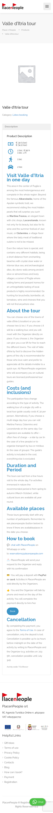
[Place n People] (12, 6)
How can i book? (13, 772)
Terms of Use (26, 630)
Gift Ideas (9, 743)
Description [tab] (11, 126)
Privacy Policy (12, 752)
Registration (10, 782)
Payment (9, 777)
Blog (6, 767)
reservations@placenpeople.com (26, 553)
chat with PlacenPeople (23, 545)
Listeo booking (20, 115)
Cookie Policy (11, 757)
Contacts (9, 762)
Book (12, 611)
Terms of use (11, 747)
